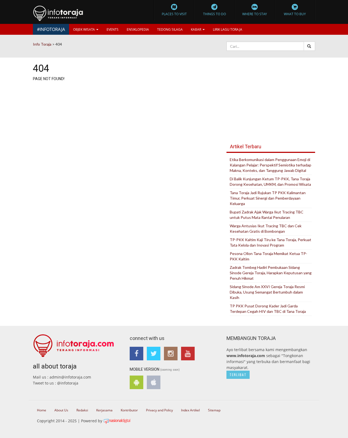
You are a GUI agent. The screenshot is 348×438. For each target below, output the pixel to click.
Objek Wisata (84, 29)
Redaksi (82, 410)
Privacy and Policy (159, 410)
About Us (61, 410)
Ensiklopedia (138, 29)
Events (113, 29)
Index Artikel (190, 410)
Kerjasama (104, 410)
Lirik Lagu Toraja (227, 29)
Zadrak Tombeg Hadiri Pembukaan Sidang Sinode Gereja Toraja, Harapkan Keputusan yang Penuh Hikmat (271, 273)
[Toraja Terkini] (73, 343)
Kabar (196, 29)
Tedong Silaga (170, 29)
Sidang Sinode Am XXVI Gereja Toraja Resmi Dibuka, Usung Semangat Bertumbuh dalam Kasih (267, 292)
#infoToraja (51, 29)
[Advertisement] (271, 95)
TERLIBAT (238, 374)
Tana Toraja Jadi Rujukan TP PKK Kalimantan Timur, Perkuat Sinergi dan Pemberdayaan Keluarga (268, 198)
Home (41, 410)
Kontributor (129, 410)
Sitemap (214, 410)
